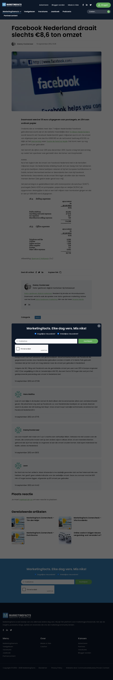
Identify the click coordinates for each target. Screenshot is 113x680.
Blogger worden (58, 5)
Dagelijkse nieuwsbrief (46, 334)
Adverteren (43, 5)
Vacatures (43, 11)
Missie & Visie (73, 5)
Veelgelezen (29, 11)
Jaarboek (55, 11)
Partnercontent (11, 15)
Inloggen (104, 5)
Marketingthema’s (11, 11)
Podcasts (67, 11)
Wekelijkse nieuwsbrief (69, 334)
